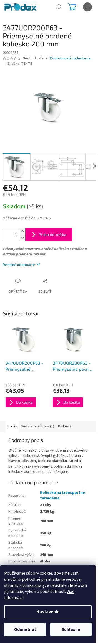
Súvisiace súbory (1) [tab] (37, 426)
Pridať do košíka (52, 234)
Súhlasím (71, 629)
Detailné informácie (19, 265)
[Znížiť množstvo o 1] (22, 238)
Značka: (20, 63)
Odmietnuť (25, 629)
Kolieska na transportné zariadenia (62, 495)
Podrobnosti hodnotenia (70, 58)
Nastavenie (47, 612)
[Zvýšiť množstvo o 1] (22, 231)
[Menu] (87, 6)
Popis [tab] (12, 426)
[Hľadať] (58, 6)
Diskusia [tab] (65, 426)
